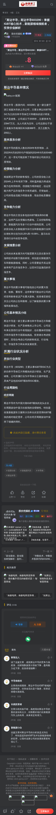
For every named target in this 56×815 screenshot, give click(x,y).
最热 (14, 649)
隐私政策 (22, 758)
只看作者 (46, 649)
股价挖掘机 (16, 33)
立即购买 (28, 72)
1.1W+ (30, 516)
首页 (6, 12)
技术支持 (45, 758)
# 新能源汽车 (25, 470)
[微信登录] (28, 639)
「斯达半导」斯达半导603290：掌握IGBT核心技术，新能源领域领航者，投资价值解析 (27, 24)
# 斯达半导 (10, 475)
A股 (12, 12)
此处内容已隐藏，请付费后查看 (29, 432)
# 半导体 (39, 470)
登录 (20, 624)
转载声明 (32, 773)
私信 (49, 35)
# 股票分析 (10, 470)
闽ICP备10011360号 (40, 763)
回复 (19, 673)
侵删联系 (34, 758)
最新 (7, 649)
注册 (39, 624)
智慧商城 (26, 763)
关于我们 (11, 758)
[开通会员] (51, 795)
